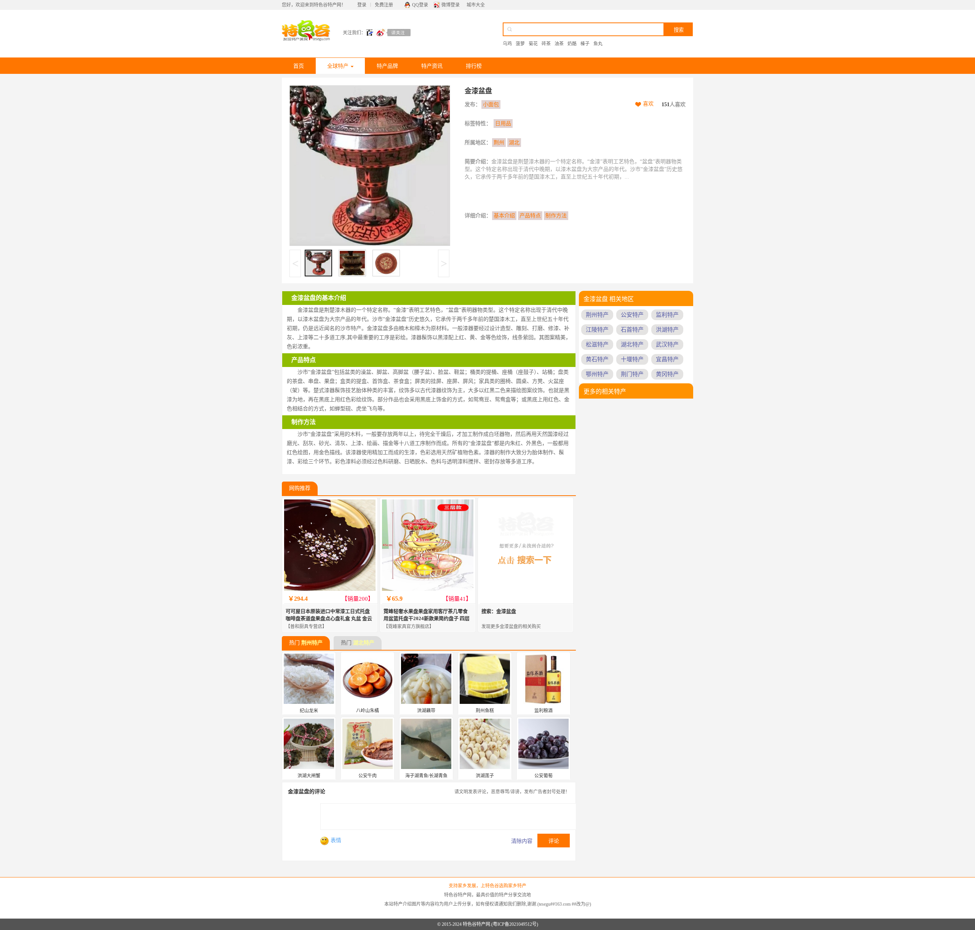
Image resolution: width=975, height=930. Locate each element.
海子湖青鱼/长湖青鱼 (426, 775)
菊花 (533, 43)
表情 (336, 840)
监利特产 (667, 315)
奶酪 (572, 43)
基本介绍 (504, 216)
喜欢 (648, 104)
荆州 (499, 142)
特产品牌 (387, 66)
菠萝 (520, 43)
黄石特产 (597, 359)
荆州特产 (312, 643)
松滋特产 (597, 344)
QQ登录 (420, 5)
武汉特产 (667, 344)
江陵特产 (597, 330)
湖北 (514, 142)
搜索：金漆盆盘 (498, 611)
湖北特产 (363, 643)
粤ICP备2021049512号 (515, 924)
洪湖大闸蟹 (308, 775)
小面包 (491, 104)
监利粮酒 (543, 710)
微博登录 (450, 5)
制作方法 (556, 216)
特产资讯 (432, 66)
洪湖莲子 (485, 775)
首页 (298, 66)
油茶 (559, 43)
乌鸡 (507, 43)
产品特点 (530, 216)
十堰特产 (632, 359)
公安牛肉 (367, 775)
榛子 (585, 43)
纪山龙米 (309, 710)
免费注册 (384, 5)
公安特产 (632, 315)
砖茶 (546, 43)
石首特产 (632, 330)
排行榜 (474, 66)
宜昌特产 (667, 359)
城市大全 (476, 5)
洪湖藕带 (426, 710)
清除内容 (521, 841)
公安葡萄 (543, 775)
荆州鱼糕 (485, 710)
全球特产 (337, 66)
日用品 (503, 123)
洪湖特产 (667, 330)
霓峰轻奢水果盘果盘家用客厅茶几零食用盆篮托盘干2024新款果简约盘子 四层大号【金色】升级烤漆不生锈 (427, 618)
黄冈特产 (667, 374)
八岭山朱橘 (367, 710)
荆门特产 (632, 374)
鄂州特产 (597, 374)
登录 (361, 5)
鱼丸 (598, 43)
